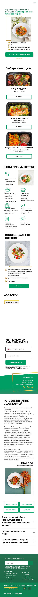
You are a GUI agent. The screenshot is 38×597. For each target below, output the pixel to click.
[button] (19, 286)
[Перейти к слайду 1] (17, 58)
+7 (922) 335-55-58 (11, 585)
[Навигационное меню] (35, 3)
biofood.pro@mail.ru (27, 382)
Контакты (26, 572)
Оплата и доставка (11, 575)
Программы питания (11, 573)
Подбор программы (11, 578)
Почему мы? (9, 571)
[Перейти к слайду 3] (21, 58)
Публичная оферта (29, 579)
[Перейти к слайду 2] (19, 58)
